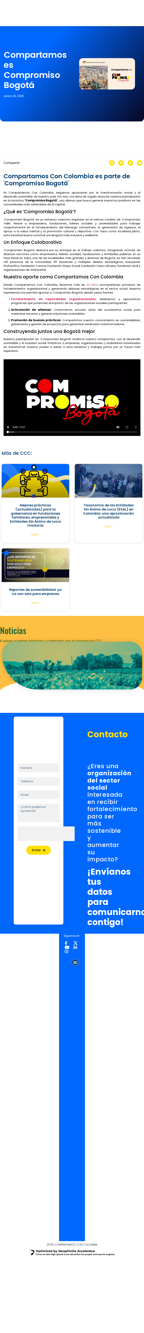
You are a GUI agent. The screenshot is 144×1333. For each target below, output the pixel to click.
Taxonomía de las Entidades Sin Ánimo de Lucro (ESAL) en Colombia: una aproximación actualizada (108, 511)
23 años (92, 285)
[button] (112, 163)
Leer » (35, 534)
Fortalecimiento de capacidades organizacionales (53, 299)
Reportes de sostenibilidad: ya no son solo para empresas (35, 591)
